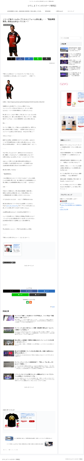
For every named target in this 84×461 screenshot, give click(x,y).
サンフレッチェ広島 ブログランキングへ (67, 203)
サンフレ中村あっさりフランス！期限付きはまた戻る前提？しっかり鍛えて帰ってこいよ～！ (70, 187)
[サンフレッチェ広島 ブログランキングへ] (63, 201)
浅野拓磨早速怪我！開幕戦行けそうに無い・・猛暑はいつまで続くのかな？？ (70, 161)
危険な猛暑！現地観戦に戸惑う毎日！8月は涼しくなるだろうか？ (70, 180)
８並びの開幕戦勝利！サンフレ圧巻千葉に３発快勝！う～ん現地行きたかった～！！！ (70, 155)
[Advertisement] (29, 68)
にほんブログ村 (64, 209)
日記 (14, 262)
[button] (46, 58)
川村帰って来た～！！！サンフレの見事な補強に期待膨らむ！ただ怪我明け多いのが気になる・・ (70, 168)
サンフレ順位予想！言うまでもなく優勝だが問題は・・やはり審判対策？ (70, 174)
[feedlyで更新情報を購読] (27, 302)
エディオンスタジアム (12, 205)
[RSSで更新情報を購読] (30, 302)
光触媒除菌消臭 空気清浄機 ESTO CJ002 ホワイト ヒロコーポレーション (16, 246)
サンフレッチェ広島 (7, 262)
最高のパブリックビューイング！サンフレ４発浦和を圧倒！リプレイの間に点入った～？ (70, 147)
